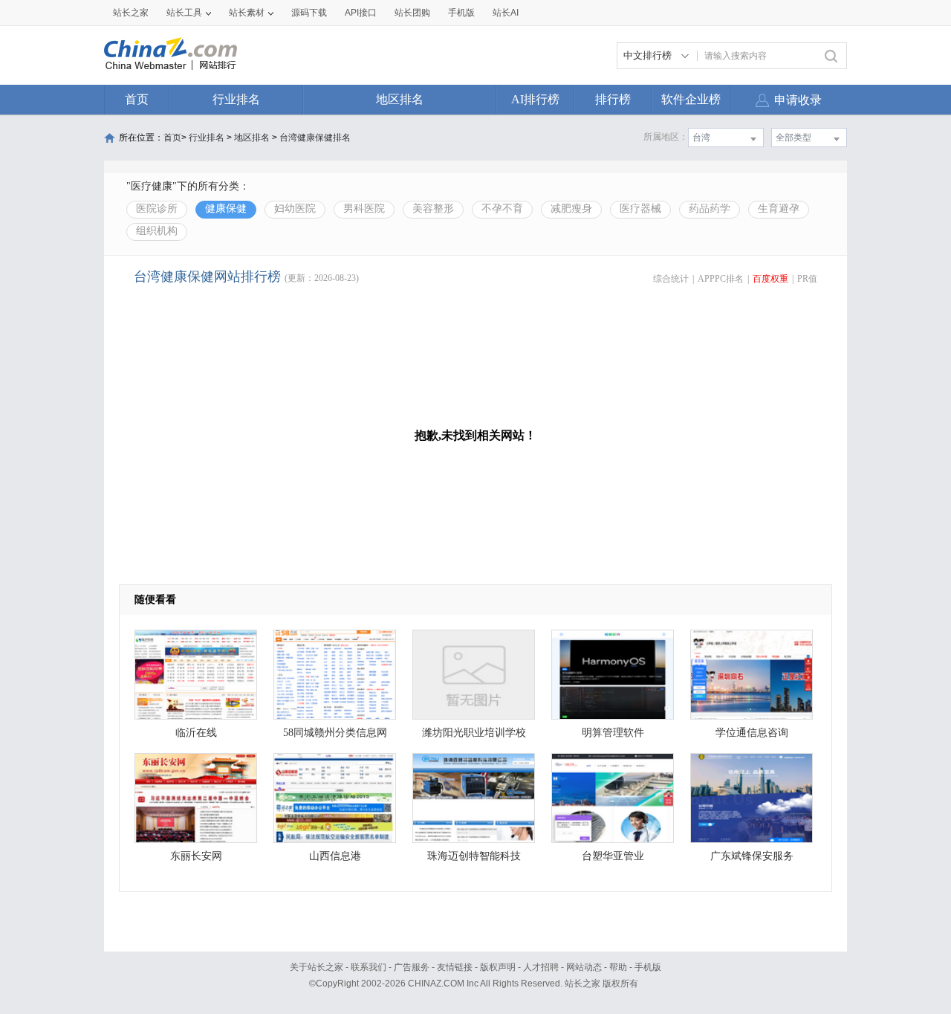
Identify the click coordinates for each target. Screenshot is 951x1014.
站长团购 (412, 12)
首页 (137, 99)
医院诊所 (157, 208)
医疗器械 (640, 208)
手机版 (647, 967)
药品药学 (709, 208)
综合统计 (671, 279)
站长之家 (131, 12)
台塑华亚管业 (613, 856)
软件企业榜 (691, 99)
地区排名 (399, 99)
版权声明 (498, 967)
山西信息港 (335, 856)
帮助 (618, 967)
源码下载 (309, 12)
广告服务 (411, 967)
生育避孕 (778, 208)
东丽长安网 (196, 856)
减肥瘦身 (571, 208)
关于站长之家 (316, 967)
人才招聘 (541, 967)
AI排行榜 (535, 99)
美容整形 (433, 208)
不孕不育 (502, 208)
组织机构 (157, 230)
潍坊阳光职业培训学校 (474, 732)
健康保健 (226, 208)
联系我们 (368, 967)
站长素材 (246, 12)
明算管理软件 (613, 732)
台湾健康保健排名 (315, 137)
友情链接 (455, 967)
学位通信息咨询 (751, 732)
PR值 (807, 279)
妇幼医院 (295, 208)
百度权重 (770, 279)
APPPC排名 (721, 279)
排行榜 (613, 99)
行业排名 (236, 99)
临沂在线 (196, 732)
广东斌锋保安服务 (751, 856)
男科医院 (364, 208)
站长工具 (184, 12)
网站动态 (584, 967)
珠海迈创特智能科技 (474, 856)
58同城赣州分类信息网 (335, 732)
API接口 (361, 12)
